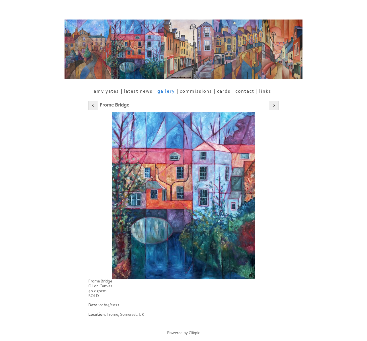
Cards (224, 91)
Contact (244, 91)
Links (265, 91)
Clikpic (194, 332)
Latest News (138, 91)
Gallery (166, 91)
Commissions (196, 91)
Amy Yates (106, 91)
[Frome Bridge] (183, 195)
